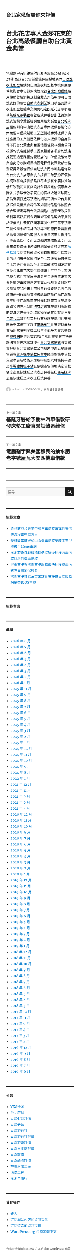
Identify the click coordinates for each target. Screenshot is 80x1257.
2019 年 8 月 (20, 904)
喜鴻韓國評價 (20, 1160)
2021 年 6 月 (20, 802)
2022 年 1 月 (20, 778)
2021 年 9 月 (20, 796)
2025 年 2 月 (20, 736)
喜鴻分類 (17, 1124)
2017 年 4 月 (20, 1029)
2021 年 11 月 (20, 790)
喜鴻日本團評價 (53, 389)
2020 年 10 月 (21, 826)
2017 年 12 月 (20, 1011)
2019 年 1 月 (19, 946)
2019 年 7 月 (20, 910)
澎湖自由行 (19, 1178)
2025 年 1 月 (20, 742)
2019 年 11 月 (20, 886)
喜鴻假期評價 (20, 1118)
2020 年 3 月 (20, 862)
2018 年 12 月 (20, 952)
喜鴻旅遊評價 (20, 1142)
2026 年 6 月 (20, 653)
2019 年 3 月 (20, 934)
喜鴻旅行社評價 (22, 1136)
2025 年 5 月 (20, 718)
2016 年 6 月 (20, 1071)
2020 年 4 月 (20, 856)
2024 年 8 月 (20, 772)
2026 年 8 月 (20, 641)
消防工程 (17, 1172)
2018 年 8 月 (20, 976)
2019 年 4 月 (20, 928)
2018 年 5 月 (20, 994)
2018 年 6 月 (20, 988)
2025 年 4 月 (20, 724)
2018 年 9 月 (20, 970)
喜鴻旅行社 (19, 1130)
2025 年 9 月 (20, 695)
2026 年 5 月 (20, 659)
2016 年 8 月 (20, 1059)
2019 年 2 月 (20, 940)
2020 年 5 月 (20, 850)
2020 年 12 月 (21, 814)
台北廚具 (17, 1112)
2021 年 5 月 (20, 808)
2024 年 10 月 (21, 760)
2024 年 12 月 (21, 748)
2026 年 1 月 (20, 683)
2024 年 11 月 (20, 754)
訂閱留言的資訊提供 (25, 1225)
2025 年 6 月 (20, 713)
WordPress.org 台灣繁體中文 (33, 1231)
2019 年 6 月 (20, 916)
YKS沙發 (17, 1107)
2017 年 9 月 (20, 1023)
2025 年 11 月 (20, 689)
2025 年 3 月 (20, 730)
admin (17, 389)
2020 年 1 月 (20, 874)
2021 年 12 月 (20, 784)
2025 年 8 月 (20, 701)
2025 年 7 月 (20, 707)
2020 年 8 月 (20, 832)
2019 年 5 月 (20, 922)
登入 (13, 1214)
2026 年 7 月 (20, 647)
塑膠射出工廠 (20, 1166)
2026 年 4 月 (20, 665)
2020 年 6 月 (20, 844)
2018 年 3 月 (20, 1006)
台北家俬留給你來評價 (30, 15)
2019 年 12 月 (21, 880)
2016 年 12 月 (21, 1047)
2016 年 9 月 (20, 1053)
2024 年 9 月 (20, 766)
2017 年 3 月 (19, 1035)
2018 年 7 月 (20, 982)
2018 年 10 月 (20, 964)
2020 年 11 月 (20, 820)
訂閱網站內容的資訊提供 (29, 1219)
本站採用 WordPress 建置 (54, 1249)
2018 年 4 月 (20, 1000)
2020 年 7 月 (20, 838)
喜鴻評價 (17, 1154)
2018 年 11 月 (20, 958)
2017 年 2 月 (20, 1041)
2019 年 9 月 (20, 898)
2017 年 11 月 (20, 1017)
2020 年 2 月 (20, 868)
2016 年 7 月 (20, 1065)
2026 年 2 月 (20, 677)
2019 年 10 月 (21, 892)
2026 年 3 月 (20, 671)
